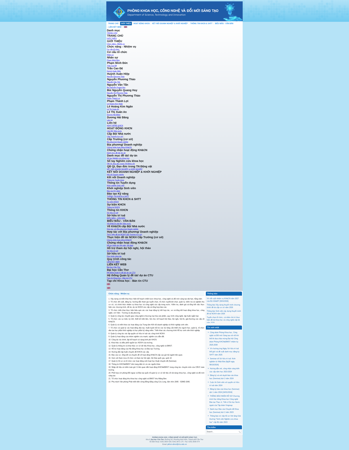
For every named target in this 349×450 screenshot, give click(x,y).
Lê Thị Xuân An (113, 109)
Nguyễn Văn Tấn (113, 82)
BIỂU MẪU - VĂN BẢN (224, 23)
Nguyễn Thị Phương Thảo (117, 93)
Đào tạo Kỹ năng (113, 191)
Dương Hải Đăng (113, 115)
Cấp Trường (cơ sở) (115, 136)
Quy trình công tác (114, 256)
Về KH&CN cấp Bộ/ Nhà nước (119, 224)
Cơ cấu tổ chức (113, 49)
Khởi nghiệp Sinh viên (115, 185)
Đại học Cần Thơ (113, 267)
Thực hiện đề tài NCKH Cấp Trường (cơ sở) (124, 235)
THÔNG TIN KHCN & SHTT (201, 23)
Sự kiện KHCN (113, 202)
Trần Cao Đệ (112, 66)
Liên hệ (110, 120)
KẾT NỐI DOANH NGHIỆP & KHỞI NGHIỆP (170, 23)
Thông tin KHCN (113, 207)
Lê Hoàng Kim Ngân (115, 104)
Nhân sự (110, 55)
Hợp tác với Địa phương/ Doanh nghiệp (122, 229)
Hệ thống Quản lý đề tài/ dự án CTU (121, 273)
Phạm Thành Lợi (113, 98)
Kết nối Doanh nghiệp (115, 175)
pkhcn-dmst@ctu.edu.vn (177, 444)
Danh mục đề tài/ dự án (116, 153)
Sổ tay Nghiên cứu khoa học (118, 158)
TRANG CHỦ (113, 23)
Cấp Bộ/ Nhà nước (114, 131)
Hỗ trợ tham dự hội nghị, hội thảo (120, 245)
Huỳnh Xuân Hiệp (114, 71)
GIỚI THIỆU (126, 23)
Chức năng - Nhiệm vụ (116, 44)
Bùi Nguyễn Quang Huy (116, 87)
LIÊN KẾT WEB (115, 27)
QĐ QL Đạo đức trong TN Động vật (121, 164)
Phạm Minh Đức (113, 60)
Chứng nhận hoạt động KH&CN (119, 147)
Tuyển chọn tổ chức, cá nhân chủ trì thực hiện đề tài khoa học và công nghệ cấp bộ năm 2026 (223, 320)
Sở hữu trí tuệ (112, 213)
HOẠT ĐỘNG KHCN (141, 23)
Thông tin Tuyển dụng (115, 180)
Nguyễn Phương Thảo (115, 77)
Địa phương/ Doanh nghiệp (117, 142)
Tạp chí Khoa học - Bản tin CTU (119, 278)
